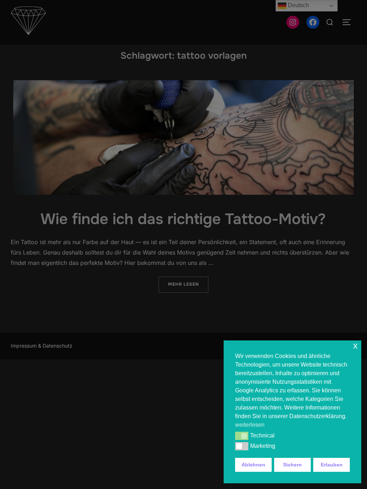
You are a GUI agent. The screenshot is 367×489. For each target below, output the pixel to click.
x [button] (355, 345)
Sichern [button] (292, 465)
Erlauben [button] (332, 465)
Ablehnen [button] (253, 465)
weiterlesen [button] (249, 425)
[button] (241, 436)
